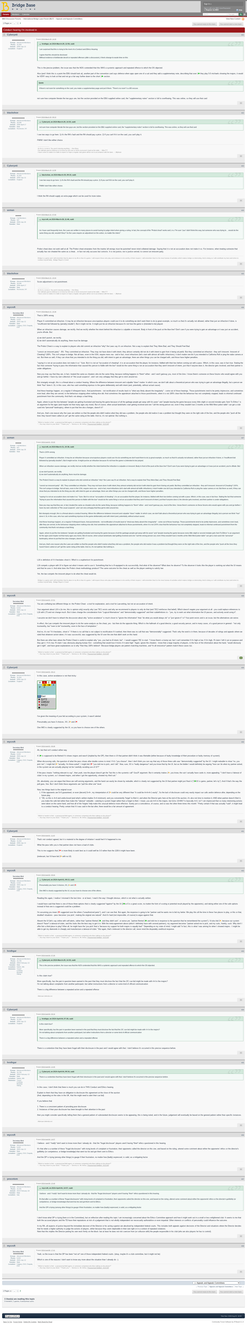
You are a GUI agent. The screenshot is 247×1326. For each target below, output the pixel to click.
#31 (242, 831)
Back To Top (7, 1322)
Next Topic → (239, 1286)
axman (10, 210)
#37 (242, 1179)
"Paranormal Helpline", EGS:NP (98, 424)
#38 (242, 1246)
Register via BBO (212, 10)
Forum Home (17, 1322)
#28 (242, 596)
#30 (242, 742)
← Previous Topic (201, 1286)
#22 (242, 113)
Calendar (25, 14)
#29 (242, 668)
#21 (242, 35)
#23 (242, 166)
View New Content (233, 19)
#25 (242, 274)
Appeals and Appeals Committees (69, 19)
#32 (242, 871)
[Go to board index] (19, 6)
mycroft (11, 307)
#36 (242, 1135)
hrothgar (11, 951)
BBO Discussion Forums (11, 19)
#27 (242, 438)
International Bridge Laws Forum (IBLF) (38, 19)
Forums (6, 14)
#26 (242, 307)
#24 (242, 210)
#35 (242, 1062)
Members (15, 14)
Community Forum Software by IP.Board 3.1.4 (228, 1322)
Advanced (244, 14)
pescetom (12, 1179)
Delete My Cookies (30, 1322)
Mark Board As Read (45, 1322)
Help (240, 10)
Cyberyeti (12, 34)
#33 (242, 951)
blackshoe (12, 112)
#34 (242, 1010)
